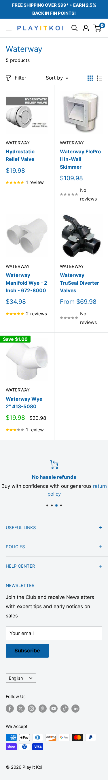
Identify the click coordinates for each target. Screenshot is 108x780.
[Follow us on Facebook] (10, 708)
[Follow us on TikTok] (64, 708)
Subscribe (27, 650)
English (16, 678)
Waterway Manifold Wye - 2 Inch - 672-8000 (26, 282)
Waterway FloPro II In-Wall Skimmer (80, 159)
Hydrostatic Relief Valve (20, 155)
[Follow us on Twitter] (21, 708)
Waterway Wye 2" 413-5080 (24, 402)
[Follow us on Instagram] (32, 708)
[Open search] (74, 28)
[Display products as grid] (90, 78)
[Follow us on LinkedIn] (75, 708)
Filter (20, 78)
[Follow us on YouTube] (54, 708)
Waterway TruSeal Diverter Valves (79, 282)
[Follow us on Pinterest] (43, 708)
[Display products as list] (99, 78)
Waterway (18, 143)
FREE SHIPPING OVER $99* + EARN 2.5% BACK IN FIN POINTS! (54, 9)
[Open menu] (9, 28)
